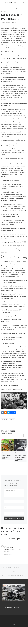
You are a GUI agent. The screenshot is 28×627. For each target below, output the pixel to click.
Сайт (6, 513)
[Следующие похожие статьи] (25, 435)
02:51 (11, 547)
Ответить (7, 554)
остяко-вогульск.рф (10, 618)
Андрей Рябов (5, 22)
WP (10, 620)
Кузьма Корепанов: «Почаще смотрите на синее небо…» (20, 457)
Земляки (8, 8)
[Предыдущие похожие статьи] (21, 435)
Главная (3, 8)
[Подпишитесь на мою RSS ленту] (14, 624)
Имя (6, 501)
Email (7, 507)
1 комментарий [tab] (14, 538)
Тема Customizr (21, 620)
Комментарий (10, 490)
